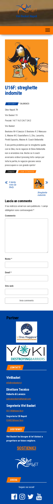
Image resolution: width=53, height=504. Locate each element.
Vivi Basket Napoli (26, 16)
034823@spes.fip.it (14, 420)
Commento (10, 215)
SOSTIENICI (26, 448)
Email (8, 272)
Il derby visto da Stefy (12, 185)
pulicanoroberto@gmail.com (18, 399)
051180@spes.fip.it (14, 410)
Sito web (9, 286)
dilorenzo (24, 104)
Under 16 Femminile (27, 172)
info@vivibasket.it (14, 382)
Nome (8, 259)
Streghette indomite (42, 193)
